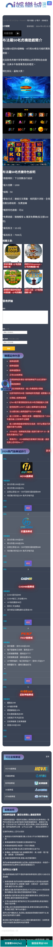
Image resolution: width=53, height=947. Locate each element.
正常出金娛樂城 (15, 375)
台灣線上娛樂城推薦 (17, 398)
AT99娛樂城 (10, 796)
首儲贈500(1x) (13, 943)
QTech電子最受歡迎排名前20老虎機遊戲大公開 (28, 402)
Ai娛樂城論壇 (25, 4)
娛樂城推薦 (14, 361)
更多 (48, 451)
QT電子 (37, 20)
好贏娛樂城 (10, 776)
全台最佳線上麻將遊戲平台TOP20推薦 (25, 411)
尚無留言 (45, 20)
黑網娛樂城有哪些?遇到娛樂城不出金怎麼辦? (28, 379)
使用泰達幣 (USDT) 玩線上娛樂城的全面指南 (27, 407)
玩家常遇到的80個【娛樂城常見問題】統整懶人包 (29, 393)
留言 (4, 308)
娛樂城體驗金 (15, 370)
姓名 (6, 329)
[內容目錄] (17, 33)
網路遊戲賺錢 (15, 384)
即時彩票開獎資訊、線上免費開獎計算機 (26, 389)
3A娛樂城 (9, 790)
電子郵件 (11, 339)
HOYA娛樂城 (10, 769)
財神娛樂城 (10, 783)
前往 (28, 508)
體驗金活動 (9, 890)
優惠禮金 (8, 895)
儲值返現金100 (40, 943)
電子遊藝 (30, 20)
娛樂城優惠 (14, 366)
